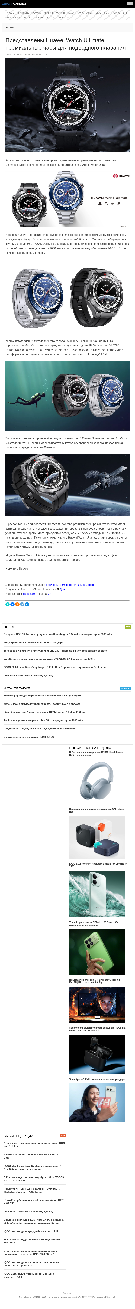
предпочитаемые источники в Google (70, 584)
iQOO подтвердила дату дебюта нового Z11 (31, 1231)
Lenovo (50, 17)
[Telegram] (22, 604)
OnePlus (63, 17)
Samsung (24, 12)
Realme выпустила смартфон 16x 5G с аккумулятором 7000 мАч (43, 720)
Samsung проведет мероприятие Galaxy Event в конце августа (43, 695)
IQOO (71, 12)
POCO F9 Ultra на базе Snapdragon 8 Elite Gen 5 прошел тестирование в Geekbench (55, 667)
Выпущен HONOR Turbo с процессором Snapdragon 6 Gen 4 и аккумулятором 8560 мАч (58, 634)
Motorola (13, 17)
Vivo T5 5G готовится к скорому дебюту (28, 675)
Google (38, 17)
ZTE (125, 12)
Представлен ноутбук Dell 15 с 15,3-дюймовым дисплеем (39, 728)
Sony (107, 12)
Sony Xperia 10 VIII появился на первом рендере (33, 642)
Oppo (116, 12)
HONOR (36, 12)
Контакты (67, 1293)
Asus (89, 12)
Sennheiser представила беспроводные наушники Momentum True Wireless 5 (97, 1029)
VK (49, 593)
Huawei (60, 12)
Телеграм (29, 593)
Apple (26, 17)
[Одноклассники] (17, 604)
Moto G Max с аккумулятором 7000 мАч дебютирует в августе (42, 703)
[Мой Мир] (27, 604)
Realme (48, 12)
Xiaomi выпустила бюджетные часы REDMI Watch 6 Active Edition (44, 712)
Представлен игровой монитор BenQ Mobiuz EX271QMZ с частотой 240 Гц (94, 981)
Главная (10, 27)
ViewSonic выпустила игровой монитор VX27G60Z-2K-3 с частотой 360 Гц (49, 658)
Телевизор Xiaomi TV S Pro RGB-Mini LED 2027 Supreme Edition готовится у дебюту (55, 650)
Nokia (80, 12)
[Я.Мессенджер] (7, 604)
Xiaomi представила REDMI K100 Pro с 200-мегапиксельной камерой (93, 924)
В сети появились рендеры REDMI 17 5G (29, 736)
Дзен (62, 589)
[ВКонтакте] (12, 604)
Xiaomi (11, 12)
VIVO (98, 12)
